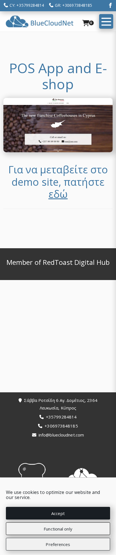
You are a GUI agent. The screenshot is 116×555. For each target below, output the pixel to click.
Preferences (58, 544)
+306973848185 (61, 426)
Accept (58, 513)
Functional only (58, 529)
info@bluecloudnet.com (61, 435)
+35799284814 (61, 417)
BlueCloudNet (41, 21)
